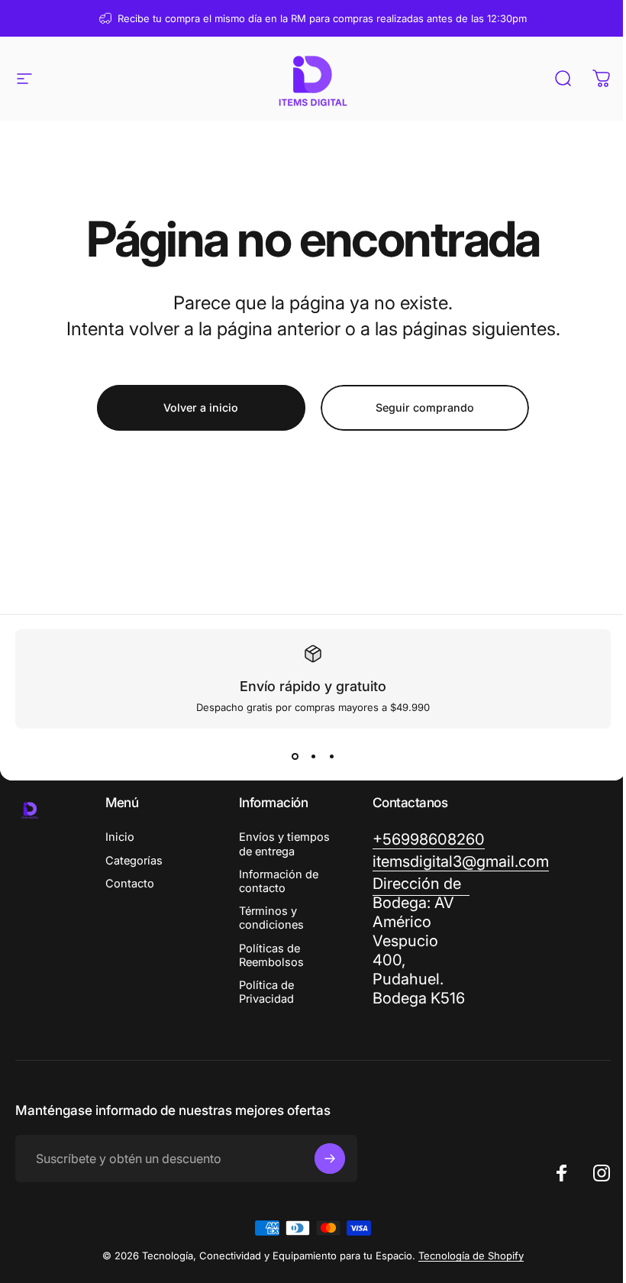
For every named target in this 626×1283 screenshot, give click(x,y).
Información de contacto (278, 881)
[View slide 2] (313, 756)
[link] (421, 941)
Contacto (129, 883)
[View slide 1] (295, 756)
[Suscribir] (330, 1158)
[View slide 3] (331, 756)
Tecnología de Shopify (471, 1255)
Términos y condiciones (271, 918)
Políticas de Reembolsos (271, 955)
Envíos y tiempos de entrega (284, 844)
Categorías (134, 861)
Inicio (119, 837)
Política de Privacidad (266, 992)
